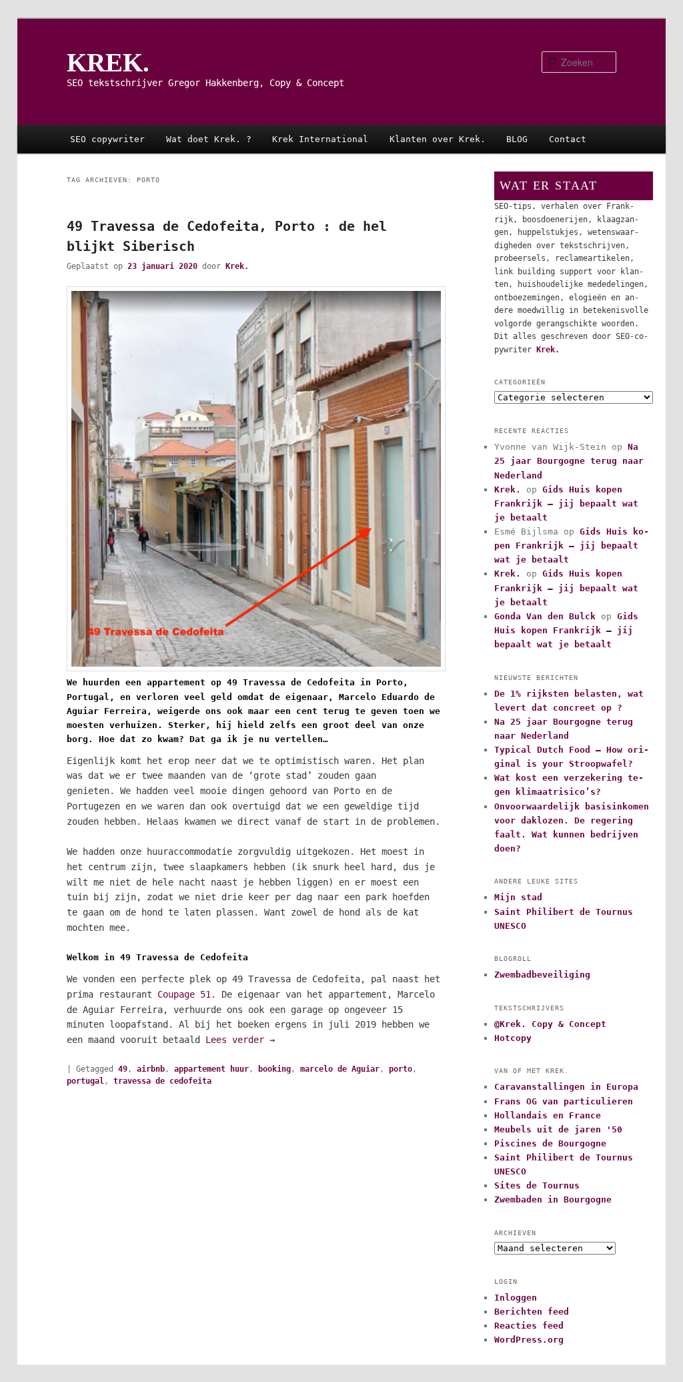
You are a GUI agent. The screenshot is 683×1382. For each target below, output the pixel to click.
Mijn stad (518, 897)
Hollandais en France (547, 1115)
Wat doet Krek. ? (208, 139)
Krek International (320, 139)
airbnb (151, 1069)
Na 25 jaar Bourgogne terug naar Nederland (569, 461)
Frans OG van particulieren (563, 1101)
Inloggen (515, 1298)
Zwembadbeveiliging (542, 975)
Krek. (237, 266)
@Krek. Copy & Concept (550, 1024)
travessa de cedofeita (162, 1081)
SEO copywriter (107, 139)
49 (122, 1069)
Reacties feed (529, 1326)
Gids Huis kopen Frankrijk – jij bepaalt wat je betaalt (566, 503)
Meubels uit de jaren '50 (558, 1129)
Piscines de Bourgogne (550, 1143)
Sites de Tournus (537, 1185)
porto (400, 1069)
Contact (567, 139)
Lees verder (240, 1039)
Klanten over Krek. (438, 139)
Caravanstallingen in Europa (566, 1087)
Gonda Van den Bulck (545, 616)
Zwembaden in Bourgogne (553, 1199)
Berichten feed (531, 1312)
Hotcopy (513, 1038)
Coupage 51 (184, 994)
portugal (85, 1081)
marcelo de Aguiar (340, 1069)
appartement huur (211, 1069)
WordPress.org (529, 1340)
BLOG (517, 139)
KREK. (108, 62)
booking (274, 1069)
